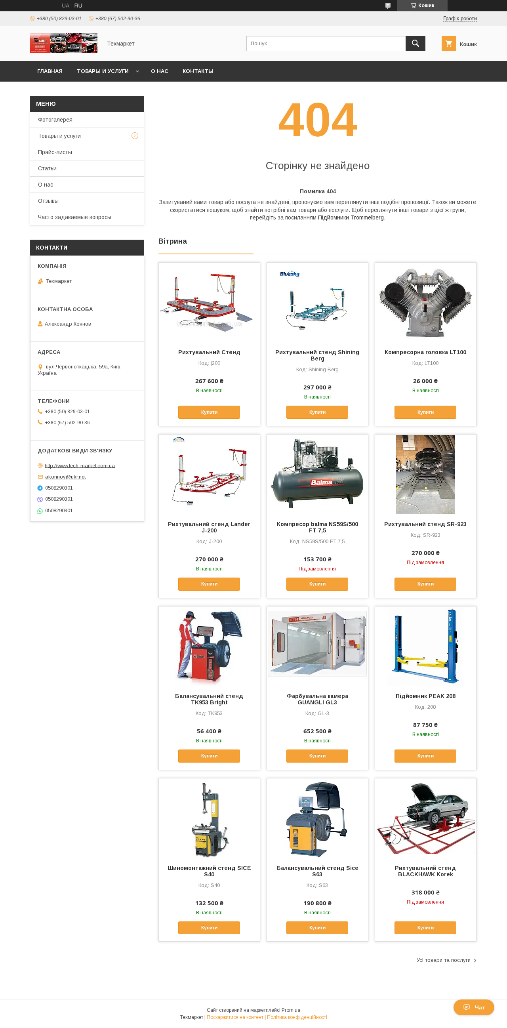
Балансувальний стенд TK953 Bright (209, 699)
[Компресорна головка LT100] (425, 302)
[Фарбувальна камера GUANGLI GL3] (317, 646)
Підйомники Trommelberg (351, 217)
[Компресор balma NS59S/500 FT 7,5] (317, 474)
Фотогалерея (55, 119)
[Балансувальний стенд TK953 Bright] (209, 646)
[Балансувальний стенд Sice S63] (317, 818)
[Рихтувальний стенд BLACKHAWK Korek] (425, 818)
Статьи (47, 168)
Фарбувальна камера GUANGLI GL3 (317, 699)
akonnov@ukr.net (65, 477)
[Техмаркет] (63, 51)
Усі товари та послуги (444, 960)
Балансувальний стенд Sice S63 (317, 871)
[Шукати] (415, 43)
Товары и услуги (103, 71)
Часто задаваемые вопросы (74, 217)
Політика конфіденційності (297, 1017)
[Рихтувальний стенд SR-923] (425, 474)
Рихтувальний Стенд (209, 352)
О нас (159, 71)
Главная (50, 71)
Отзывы (48, 201)
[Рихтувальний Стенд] (209, 302)
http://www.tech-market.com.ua (80, 465)
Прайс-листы (55, 152)
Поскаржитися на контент (235, 1017)
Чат (480, 1007)
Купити (209, 412)
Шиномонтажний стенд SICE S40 (209, 871)
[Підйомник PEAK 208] (425, 646)
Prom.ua (291, 1010)
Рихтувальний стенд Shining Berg (317, 355)
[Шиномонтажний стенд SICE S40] (209, 818)
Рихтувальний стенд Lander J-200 (209, 527)
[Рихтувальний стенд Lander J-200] (209, 474)
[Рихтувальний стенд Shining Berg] (317, 302)
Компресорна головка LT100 (425, 352)
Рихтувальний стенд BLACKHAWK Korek (425, 871)
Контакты (198, 71)
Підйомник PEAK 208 (426, 696)
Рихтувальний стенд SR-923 (425, 524)
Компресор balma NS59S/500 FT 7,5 (317, 527)
